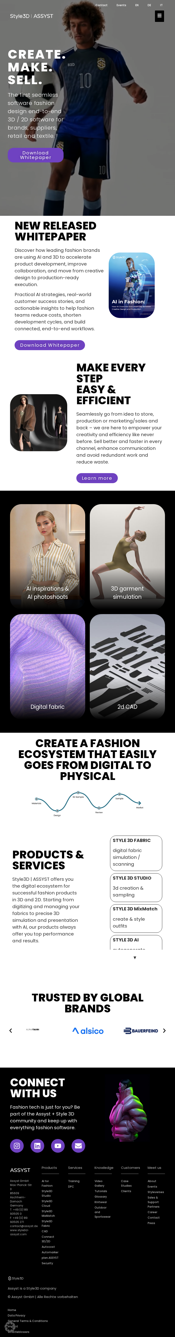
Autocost (48, 1247)
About (152, 1181)
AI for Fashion (47, 1183)
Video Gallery (99, 1183)
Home (12, 1310)
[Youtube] (58, 1146)
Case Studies (126, 1183)
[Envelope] (78, 1146)
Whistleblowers (18, 1332)
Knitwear (101, 1202)
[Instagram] (17, 1146)
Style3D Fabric (47, 1223)
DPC (71, 1186)
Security (47, 1263)
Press (151, 1223)
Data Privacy (16, 1315)
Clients (126, 1191)
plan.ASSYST (50, 1258)
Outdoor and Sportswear (103, 1212)
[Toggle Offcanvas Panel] (159, 16)
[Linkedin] (37, 1146)
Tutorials (101, 1191)
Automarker (50, 1252)
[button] (10, 1031)
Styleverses (156, 1192)
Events (121, 5)
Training (74, 1181)
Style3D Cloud (47, 1203)
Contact (101, 5)
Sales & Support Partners (154, 1202)
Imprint (13, 1326)
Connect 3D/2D (48, 1239)
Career (152, 1212)
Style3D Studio (47, 1193)
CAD (45, 1231)
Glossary (101, 1197)
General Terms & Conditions (28, 1321)
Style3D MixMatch (48, 1213)
